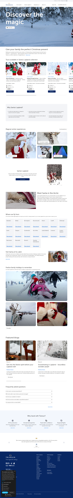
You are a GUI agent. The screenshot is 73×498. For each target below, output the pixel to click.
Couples (59, 456)
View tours (10, 27)
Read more (28, 55)
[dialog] (8, 483)
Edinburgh (38, 464)
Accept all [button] (5, 492)
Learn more (8, 259)
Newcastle (38, 476)
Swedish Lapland (49, 473)
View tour (10, 91)
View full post (10, 377)
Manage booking (63, 0)
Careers (48, 460)
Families (59, 460)
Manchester (38, 474)
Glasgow (37, 467)
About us (44, 4)
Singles (59, 458)
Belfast (37, 458)
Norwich (37, 477)
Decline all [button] (12, 492)
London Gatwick (39, 473)
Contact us (56, 0)
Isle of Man (38, 469)
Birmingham (38, 459)
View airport (9, 226)
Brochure (48, 459)
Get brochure (22, 179)
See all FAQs (50, 406)
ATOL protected (49, 463)
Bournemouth (38, 460)
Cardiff (37, 463)
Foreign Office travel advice (51, 465)
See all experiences (63, 129)
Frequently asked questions (51, 467)
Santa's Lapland (27, 4)
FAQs (59, 0)
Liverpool (37, 472)
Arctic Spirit (19, 4)
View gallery (8, 328)
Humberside (38, 468)
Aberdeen (38, 456)
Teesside (37, 478)
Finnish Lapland (9, 76)
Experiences (36, 4)
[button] (8, 494)
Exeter (37, 465)
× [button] (14, 471)
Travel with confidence (50, 464)
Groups (59, 459)
